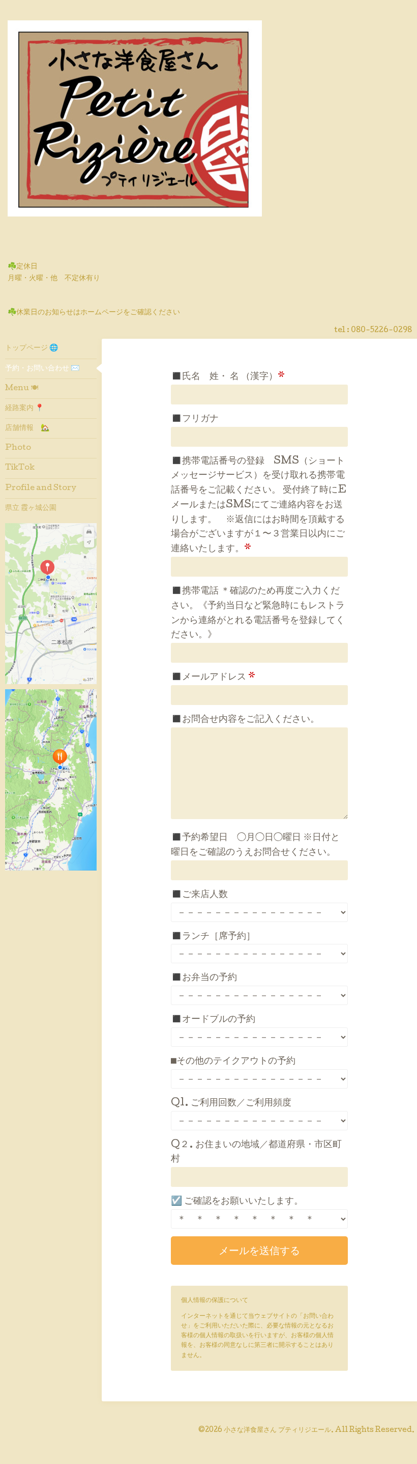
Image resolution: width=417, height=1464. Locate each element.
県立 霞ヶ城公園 (34, 508)
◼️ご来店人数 (199, 895)
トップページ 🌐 (31, 348)
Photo (18, 448)
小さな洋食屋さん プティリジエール (277, 1430)
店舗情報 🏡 (27, 428)
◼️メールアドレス (213, 677)
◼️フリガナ (195, 419)
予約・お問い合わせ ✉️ (42, 369)
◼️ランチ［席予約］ (213, 937)
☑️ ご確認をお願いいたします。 (237, 1202)
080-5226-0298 (381, 331)
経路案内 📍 (24, 408)
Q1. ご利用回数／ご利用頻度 (231, 1103)
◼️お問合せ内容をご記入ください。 (245, 720)
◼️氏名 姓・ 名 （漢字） (228, 377)
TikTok (20, 468)
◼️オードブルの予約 (213, 1020)
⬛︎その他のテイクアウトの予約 (233, 1061)
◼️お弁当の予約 (204, 978)
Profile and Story (40, 488)
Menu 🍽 (21, 389)
